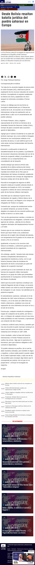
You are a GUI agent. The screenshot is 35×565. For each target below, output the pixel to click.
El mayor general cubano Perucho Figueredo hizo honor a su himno (14, 532)
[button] (26, 5)
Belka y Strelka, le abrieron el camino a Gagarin (16, 509)
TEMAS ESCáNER (21, 5)
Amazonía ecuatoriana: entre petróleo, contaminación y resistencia (16, 463)
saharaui (17, 376)
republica (11, 376)
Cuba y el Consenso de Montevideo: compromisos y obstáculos (15, 440)
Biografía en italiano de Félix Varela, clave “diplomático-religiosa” (18, 486)
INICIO (2, 5)
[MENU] (33, 2)
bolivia (5, 376)
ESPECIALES (3, 9)
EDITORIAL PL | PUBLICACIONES (7, 7)
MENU (29, 2)
